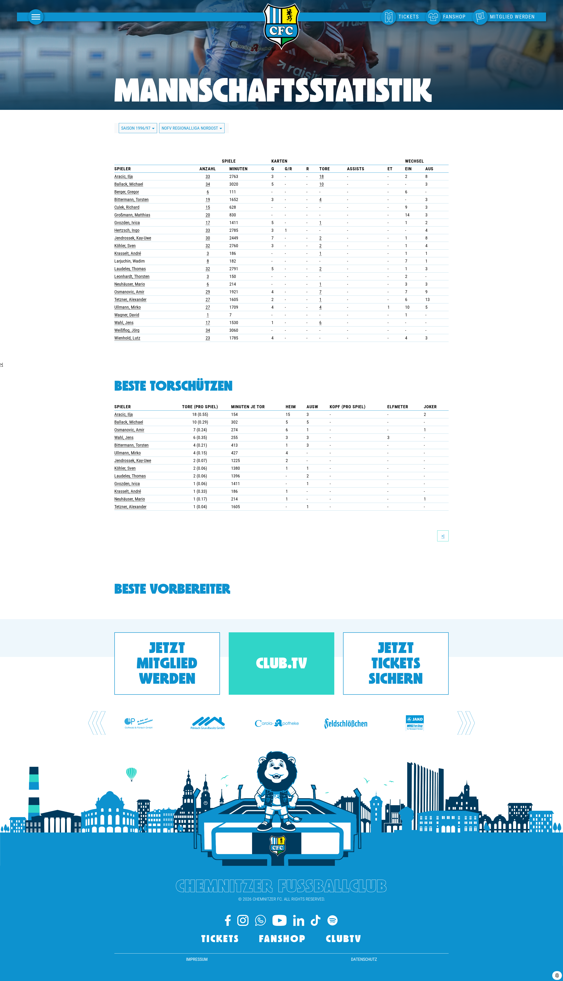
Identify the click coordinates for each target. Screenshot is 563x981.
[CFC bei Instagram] (242, 920)
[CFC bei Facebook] (228, 920)
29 (208, 291)
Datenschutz (364, 959)
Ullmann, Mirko (127, 307)
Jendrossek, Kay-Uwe (132, 238)
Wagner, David (126, 314)
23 (208, 338)
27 (208, 299)
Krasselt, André (127, 253)
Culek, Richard (126, 207)
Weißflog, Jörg (126, 330)
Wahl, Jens (123, 322)
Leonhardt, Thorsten (132, 276)
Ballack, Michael (128, 184)
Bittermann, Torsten (131, 199)
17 (208, 222)
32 (208, 245)
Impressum (197, 959)
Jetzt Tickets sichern (396, 664)
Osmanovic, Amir (129, 291)
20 (208, 215)
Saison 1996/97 (136, 128)
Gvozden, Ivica (127, 222)
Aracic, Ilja (123, 176)
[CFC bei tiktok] (315, 920)
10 (321, 184)
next (466, 723)
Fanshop (282, 940)
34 (208, 184)
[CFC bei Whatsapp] (260, 920)
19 (208, 199)
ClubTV (344, 940)
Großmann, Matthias (132, 215)
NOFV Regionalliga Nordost (190, 128)
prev (97, 723)
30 (208, 238)
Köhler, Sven (125, 245)
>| (1, 364)
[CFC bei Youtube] (279, 920)
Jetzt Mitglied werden (167, 664)
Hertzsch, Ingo (126, 230)
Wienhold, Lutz (127, 338)
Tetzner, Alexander (130, 299)
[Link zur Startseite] (281, 47)
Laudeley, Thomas (130, 268)
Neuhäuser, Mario (129, 284)
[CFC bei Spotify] (332, 920)
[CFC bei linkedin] (298, 920)
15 (208, 207)
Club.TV (281, 664)
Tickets (220, 940)
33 (208, 176)
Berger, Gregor (126, 191)
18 (321, 176)
